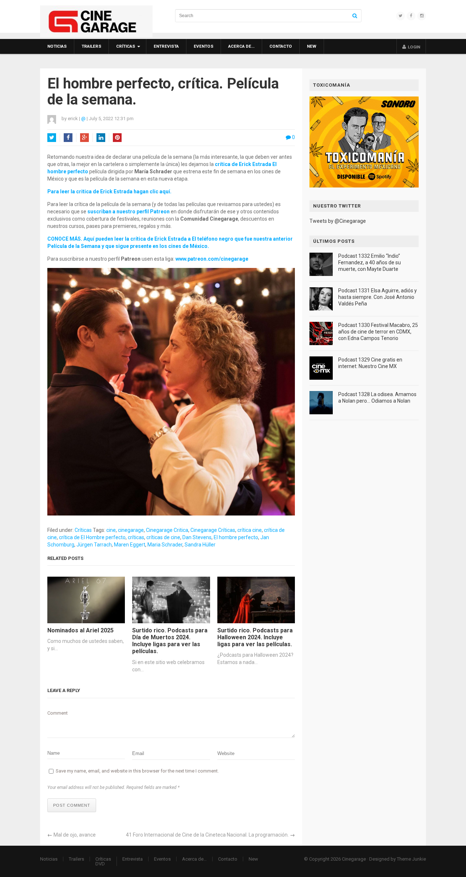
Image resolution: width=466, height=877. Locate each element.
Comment (57, 713)
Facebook (68, 137)
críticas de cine (163, 537)
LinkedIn (100, 137)
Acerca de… (241, 46)
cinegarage (131, 530)
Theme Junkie (411, 859)
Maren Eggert (129, 545)
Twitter (51, 137)
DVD (100, 863)
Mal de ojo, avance (75, 835)
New (311, 46)
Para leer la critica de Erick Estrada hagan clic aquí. (109, 191)
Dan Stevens (197, 537)
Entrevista (166, 46)
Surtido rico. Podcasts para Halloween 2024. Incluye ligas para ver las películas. (255, 637)
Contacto (280, 46)
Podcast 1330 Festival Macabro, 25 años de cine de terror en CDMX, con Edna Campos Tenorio (378, 331)
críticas (136, 537)
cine (111, 530)
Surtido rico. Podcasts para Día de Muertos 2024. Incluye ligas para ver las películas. (170, 641)
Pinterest (117, 137)
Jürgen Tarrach (94, 545)
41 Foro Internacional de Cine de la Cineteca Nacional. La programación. (207, 835)
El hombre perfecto (236, 537)
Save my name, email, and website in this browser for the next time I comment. (137, 771)
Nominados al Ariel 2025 (80, 630)
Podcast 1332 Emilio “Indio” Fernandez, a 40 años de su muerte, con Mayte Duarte (369, 262)
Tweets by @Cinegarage (337, 221)
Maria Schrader (164, 545)
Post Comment (71, 805)
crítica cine (249, 530)
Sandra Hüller (200, 545)
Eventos (203, 46)
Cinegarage (354, 859)
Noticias (57, 46)
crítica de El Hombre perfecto (92, 537)
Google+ (84, 137)
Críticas (125, 46)
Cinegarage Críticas (212, 530)
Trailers (91, 46)
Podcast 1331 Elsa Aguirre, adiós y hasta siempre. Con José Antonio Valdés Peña (377, 297)
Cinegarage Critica (167, 530)
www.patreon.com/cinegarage (211, 259)
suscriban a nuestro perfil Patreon (128, 211)
